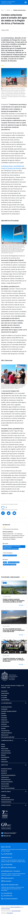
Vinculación (4, 715)
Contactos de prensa (6, 801)
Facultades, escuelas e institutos (8, 711)
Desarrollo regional (13, 562)
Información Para (5, 730)
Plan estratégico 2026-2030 (7, 737)
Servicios (4, 765)
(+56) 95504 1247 (7, 895)
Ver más (22, 605)
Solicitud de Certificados (7, 781)
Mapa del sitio (6, 835)
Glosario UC (4, 759)
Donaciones (4, 724)
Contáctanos (6, 791)
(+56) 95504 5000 (7, 864)
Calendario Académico (6, 732)
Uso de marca (4, 761)
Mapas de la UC (4, 734)
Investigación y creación (9, 555)
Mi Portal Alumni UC (6, 779)
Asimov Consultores (15, 907)
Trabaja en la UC (5, 777)
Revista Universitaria (6, 752)
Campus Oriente (5, 693)
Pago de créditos (5, 783)
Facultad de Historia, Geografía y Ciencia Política (12, 546)
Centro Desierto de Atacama (10, 548)
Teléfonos (3, 795)
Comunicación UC (7, 740)
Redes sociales (4, 748)
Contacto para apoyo (8, 878)
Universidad (4, 717)
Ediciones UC (4, 719)
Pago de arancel (5, 786)
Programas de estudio (6, 706)
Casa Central (4, 691)
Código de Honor (5, 722)
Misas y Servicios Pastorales (7, 788)
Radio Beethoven (5, 757)
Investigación (4, 709)
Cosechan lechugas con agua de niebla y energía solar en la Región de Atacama (13, 660)
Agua (5, 562)
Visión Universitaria (5, 750)
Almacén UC (4, 770)
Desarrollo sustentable (10, 564)
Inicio (2, 10)
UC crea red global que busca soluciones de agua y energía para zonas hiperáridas (13, 630)
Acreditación (6, 805)
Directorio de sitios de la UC (7, 799)
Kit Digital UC (10, 913)
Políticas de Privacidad (8, 833)
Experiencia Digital (5, 908)
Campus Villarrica (5, 699)
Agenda (3, 746)
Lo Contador (4, 697)
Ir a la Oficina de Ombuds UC (10, 898)
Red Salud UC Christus (6, 768)
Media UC (3, 755)
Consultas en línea (5, 797)
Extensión (3, 713)
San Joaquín (4, 695)
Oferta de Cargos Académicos (8, 775)
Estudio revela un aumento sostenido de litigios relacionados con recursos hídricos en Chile (14, 601)
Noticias (8, 10)
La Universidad (6, 703)
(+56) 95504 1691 (7, 893)
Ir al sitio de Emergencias (9, 867)
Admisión (3, 728)
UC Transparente (5, 726)
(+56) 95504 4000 (7, 853)
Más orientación (7, 881)
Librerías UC (4, 773)
